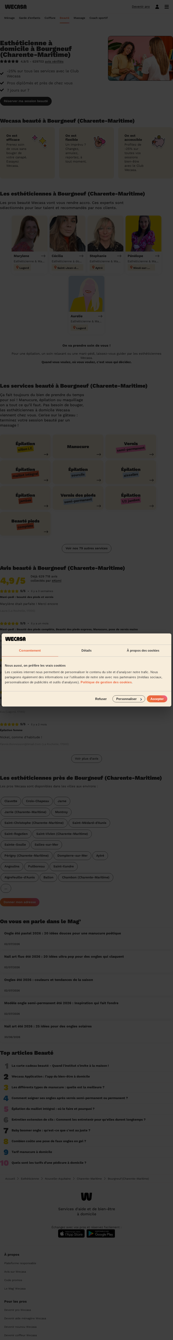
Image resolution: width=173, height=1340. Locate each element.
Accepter (157, 699)
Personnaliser (126, 699)
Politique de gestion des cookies (106, 682)
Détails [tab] (86, 650)
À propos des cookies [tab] (143, 650)
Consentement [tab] (30, 650)
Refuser (101, 699)
